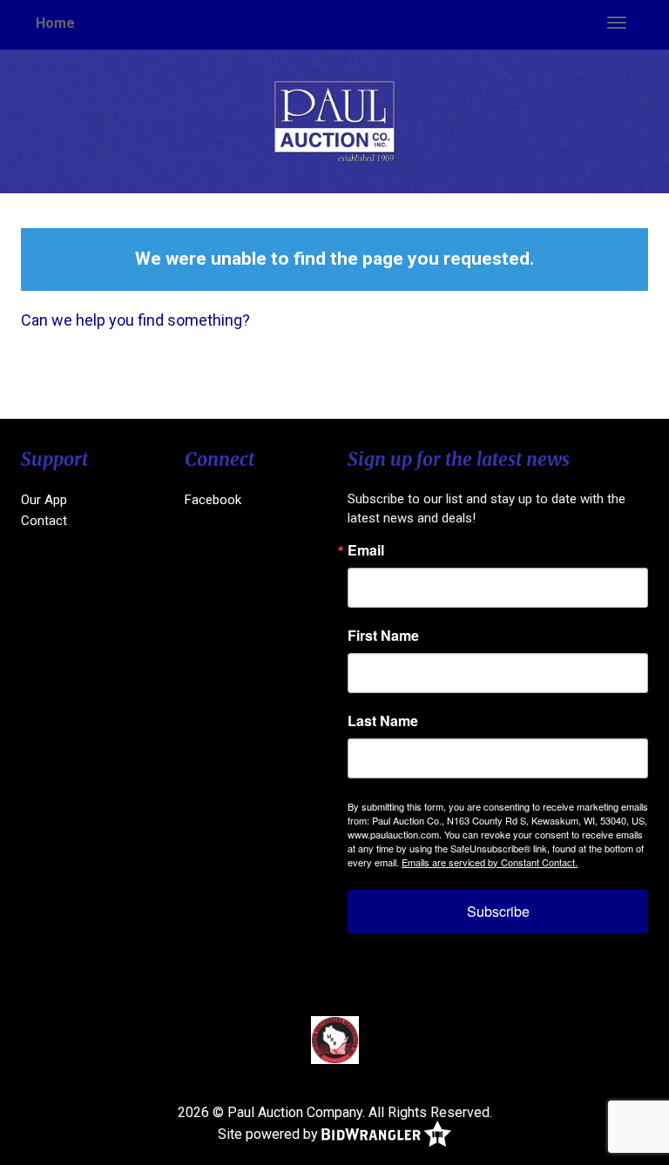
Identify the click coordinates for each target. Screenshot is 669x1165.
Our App (44, 500)
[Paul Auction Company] (334, 120)
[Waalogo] (334, 1039)
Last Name (383, 721)
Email (366, 550)
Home (55, 23)
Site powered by (269, 1133)
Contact (44, 521)
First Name (383, 636)
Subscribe (498, 911)
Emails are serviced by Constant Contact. (490, 862)
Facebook (213, 500)
